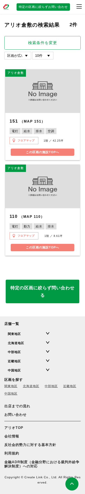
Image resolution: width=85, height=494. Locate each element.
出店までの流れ (17, 406)
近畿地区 (69, 386)
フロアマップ (26, 140)
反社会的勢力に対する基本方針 (30, 445)
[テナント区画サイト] (6, 7)
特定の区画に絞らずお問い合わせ (43, 7)
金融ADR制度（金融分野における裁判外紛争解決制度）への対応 (42, 464)
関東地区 (10, 386)
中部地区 (51, 386)
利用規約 (11, 453)
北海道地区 (31, 386)
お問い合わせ (15, 414)
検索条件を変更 (42, 43)
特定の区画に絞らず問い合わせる (42, 291)
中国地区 (10, 393)
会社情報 (11, 436)
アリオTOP (13, 428)
